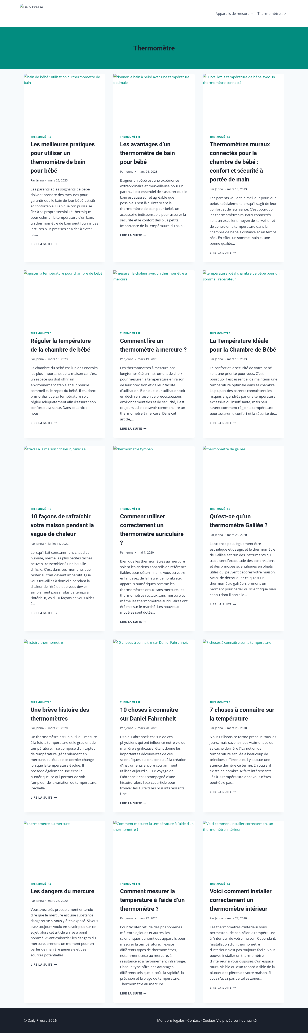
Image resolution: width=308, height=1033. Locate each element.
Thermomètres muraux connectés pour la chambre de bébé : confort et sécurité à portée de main (240, 162)
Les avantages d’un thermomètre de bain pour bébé (147, 153)
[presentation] (64, 101)
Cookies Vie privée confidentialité (230, 1020)
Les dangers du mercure (62, 891)
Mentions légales (171, 1020)
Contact (193, 1020)
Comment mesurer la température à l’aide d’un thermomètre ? (152, 900)
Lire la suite (44, 244)
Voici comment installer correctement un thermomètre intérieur (241, 900)
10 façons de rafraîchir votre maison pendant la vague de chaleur (62, 525)
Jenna (40, 180)
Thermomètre (41, 136)
